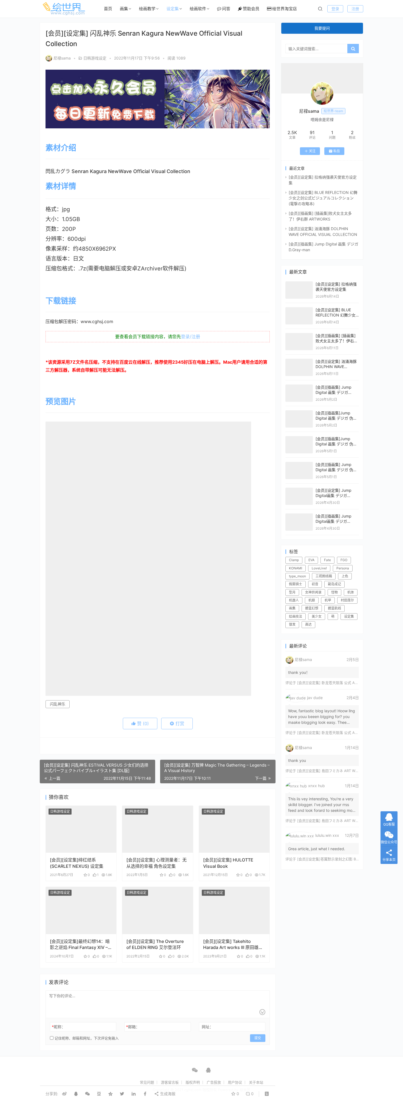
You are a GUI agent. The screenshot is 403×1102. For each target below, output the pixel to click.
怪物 (334, 592)
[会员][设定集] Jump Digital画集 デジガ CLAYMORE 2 (333, 495)
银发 (292, 624)
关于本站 (256, 1082)
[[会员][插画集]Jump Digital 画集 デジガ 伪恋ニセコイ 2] (299, 438)
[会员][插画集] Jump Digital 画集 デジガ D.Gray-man (333, 392)
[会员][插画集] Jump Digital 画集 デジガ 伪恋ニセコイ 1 (336, 469)
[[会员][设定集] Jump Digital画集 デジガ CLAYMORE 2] (299, 490)
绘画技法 (295, 616)
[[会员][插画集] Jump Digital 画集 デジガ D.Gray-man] (299, 387)
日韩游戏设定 (94, 58)
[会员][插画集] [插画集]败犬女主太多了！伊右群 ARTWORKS (337, 341)
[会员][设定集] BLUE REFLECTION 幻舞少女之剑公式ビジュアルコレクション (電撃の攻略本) (323, 198)
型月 (292, 592)
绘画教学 (147, 8)
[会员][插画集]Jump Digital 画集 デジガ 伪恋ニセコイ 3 (336, 418)
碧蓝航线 (334, 608)
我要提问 (322, 28)
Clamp (294, 560)
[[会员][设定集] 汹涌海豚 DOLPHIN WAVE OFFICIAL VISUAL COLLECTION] (299, 361)
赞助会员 (251, 8)
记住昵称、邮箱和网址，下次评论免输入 (86, 1038)
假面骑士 (295, 584)
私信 (336, 151)
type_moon (297, 576)
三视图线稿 (324, 576)
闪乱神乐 (57, 704)
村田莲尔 (347, 600)
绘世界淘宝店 (284, 8)
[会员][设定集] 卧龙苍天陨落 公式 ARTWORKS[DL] (338, 682)
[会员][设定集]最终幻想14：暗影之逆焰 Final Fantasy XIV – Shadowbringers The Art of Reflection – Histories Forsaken (80, 944)
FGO (343, 560)
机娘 (311, 600)
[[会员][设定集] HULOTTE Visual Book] (234, 829)
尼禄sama (62, 58)
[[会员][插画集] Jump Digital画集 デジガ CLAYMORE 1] (299, 516)
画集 (124, 8)
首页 (108, 8)
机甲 (328, 600)
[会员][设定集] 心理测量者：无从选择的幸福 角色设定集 (156, 863)
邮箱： (133, 1026)
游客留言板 (170, 1082)
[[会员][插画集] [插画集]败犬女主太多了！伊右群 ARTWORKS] (299, 335)
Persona (342, 568)
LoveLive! (319, 568)
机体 (350, 592)
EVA (311, 560)
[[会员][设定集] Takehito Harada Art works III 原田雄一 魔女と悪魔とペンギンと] (234, 910)
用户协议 (235, 1082)
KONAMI (295, 568)
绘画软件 (198, 8)
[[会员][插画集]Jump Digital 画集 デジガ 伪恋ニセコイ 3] (299, 413)
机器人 (294, 600)
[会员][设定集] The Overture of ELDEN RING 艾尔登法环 (155, 944)
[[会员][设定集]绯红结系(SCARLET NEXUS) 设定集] (81, 829)
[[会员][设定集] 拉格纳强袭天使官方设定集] (299, 284)
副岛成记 (334, 584)
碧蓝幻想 (311, 608)
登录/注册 (190, 336)
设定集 (172, 8)
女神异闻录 (313, 592)
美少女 (317, 616)
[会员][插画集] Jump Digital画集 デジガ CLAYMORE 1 (333, 521)
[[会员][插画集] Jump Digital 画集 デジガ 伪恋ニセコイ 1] (299, 464)
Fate (327, 560)
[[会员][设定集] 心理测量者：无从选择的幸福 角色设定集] (157, 829)
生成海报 (167, 1093)
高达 (308, 624)
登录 (335, 8)
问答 (226, 8)
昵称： (58, 1026)
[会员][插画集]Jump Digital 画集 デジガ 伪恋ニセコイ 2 (336, 444)
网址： (207, 1026)
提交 (257, 1038)
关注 (312, 151)
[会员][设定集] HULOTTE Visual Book (228, 863)
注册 (355, 8)
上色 (345, 576)
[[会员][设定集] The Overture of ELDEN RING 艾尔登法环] (157, 910)
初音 (315, 584)
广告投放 (214, 1082)
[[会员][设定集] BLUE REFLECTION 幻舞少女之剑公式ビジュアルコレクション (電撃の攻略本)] (299, 309)
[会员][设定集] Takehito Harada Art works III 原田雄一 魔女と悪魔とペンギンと (233, 944)
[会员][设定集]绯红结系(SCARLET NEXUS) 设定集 (76, 863)
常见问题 (147, 1082)
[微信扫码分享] (87, 1094)
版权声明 (193, 1082)
